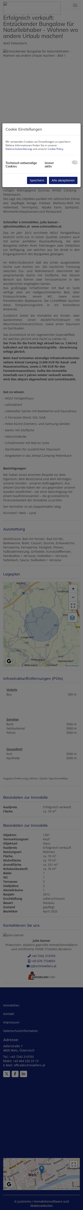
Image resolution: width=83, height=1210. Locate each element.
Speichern (37, 180)
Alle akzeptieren (63, 180)
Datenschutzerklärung (19, 149)
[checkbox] (74, 162)
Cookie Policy (55, 149)
